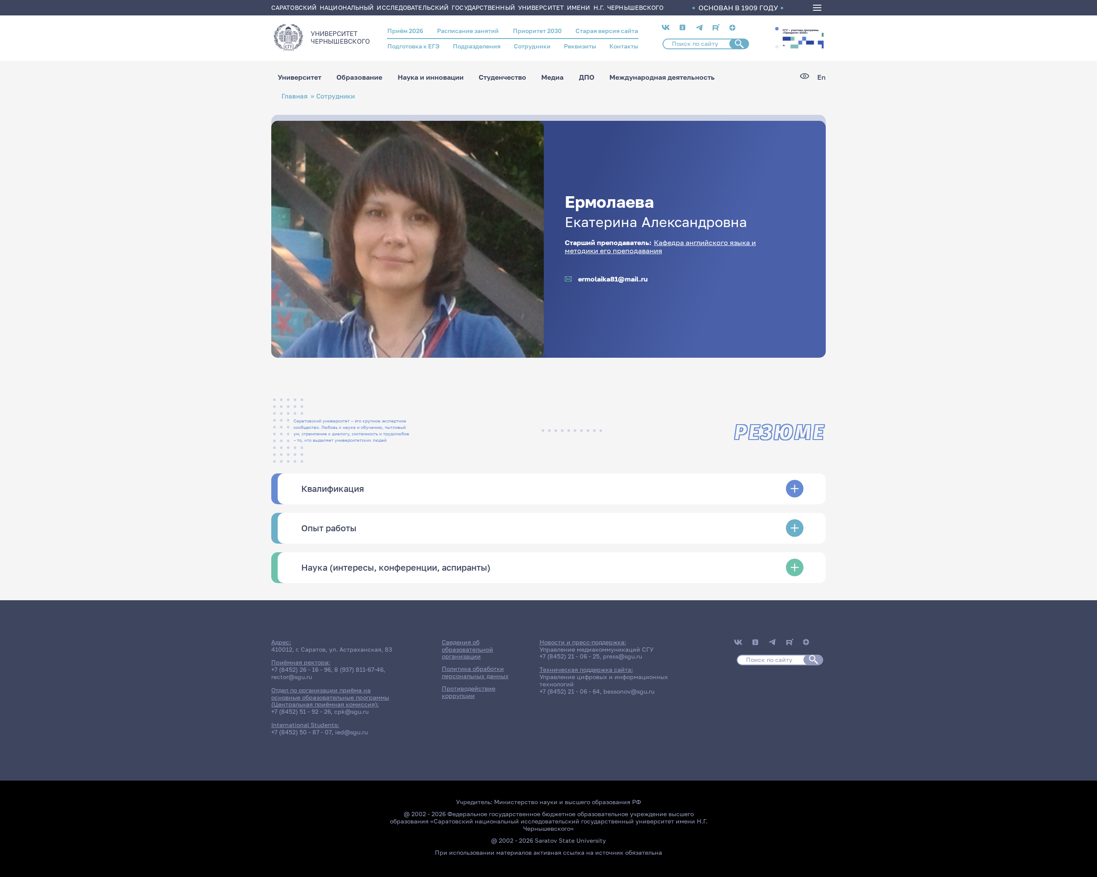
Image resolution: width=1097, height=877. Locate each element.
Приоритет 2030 (537, 30)
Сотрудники (532, 46)
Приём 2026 (405, 30)
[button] (777, 28)
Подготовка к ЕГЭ (413, 46)
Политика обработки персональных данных (475, 672)
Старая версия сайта (606, 30)
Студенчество (502, 77)
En (821, 77)
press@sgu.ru (622, 656)
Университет (299, 77)
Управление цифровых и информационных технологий (604, 680)
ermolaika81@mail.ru (613, 279)
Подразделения (477, 46)
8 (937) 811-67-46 (359, 669)
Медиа (552, 77)
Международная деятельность (662, 77)
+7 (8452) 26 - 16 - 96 (301, 669)
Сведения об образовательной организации (467, 649)
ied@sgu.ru (351, 732)
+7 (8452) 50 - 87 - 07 (301, 732)
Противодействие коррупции (468, 692)
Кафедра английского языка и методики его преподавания (660, 246)
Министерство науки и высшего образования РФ (567, 801)
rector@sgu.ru (291, 676)
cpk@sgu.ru (351, 711)
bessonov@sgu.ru (628, 691)
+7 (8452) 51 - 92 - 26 (301, 711)
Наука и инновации (431, 77)
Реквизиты (580, 46)
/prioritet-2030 (802, 37)
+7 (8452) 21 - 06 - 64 (570, 691)
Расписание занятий (468, 30)
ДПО (586, 77)
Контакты (623, 46)
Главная (295, 96)
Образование (359, 77)
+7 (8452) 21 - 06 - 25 (569, 656)
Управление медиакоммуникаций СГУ (596, 649)
